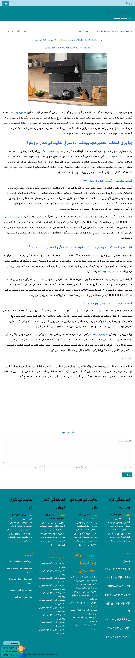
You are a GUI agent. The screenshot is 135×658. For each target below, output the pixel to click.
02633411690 (52, 48)
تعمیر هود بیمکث (99, 334)
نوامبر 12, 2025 (101, 31)
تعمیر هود (89, 31)
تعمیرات (81, 31)
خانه (129, 18)
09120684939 (67, 48)
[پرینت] (8, 31)
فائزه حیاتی (123, 31)
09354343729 (82, 48)
